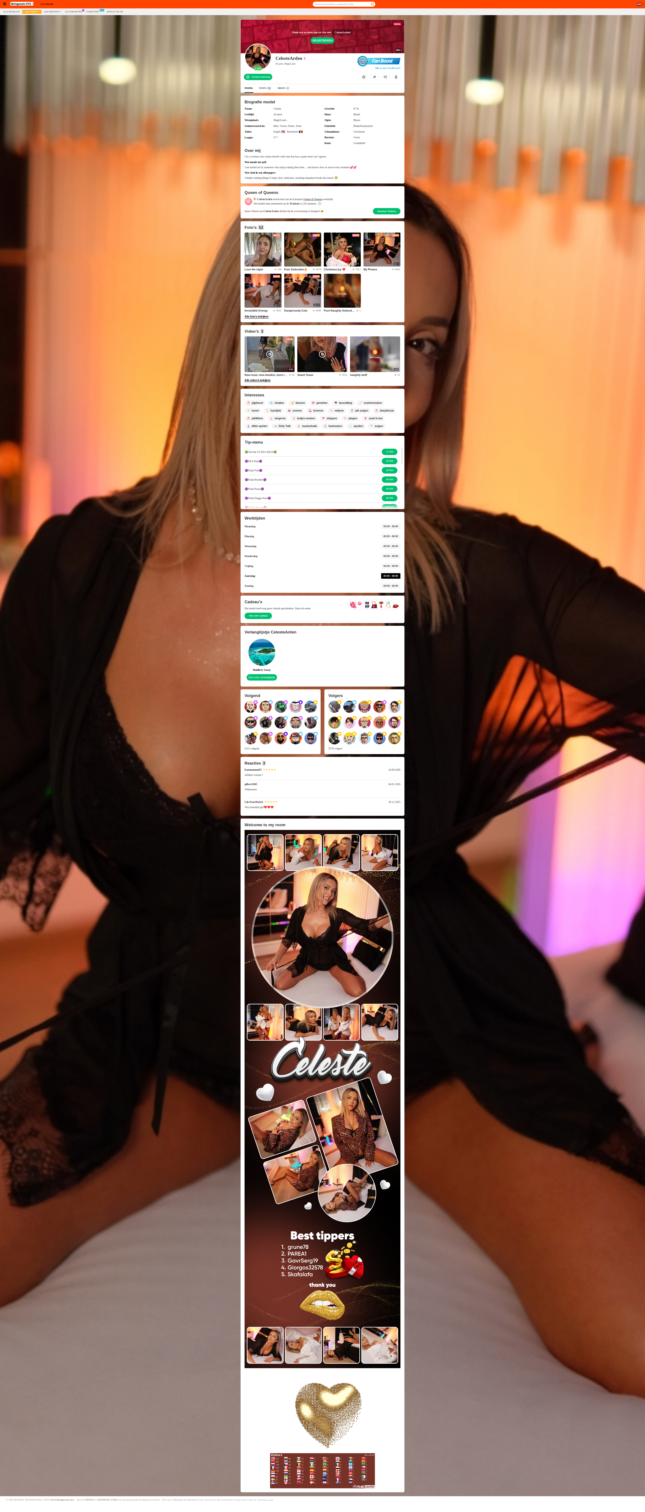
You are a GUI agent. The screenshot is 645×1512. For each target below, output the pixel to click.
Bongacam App (115, 12)
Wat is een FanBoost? (387, 68)
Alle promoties (73, 12)
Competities (92, 12)
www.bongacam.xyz (62, 1499)
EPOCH (89, 1499)
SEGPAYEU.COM (107, 1499)
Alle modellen (11, 12)
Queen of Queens (312, 199)
